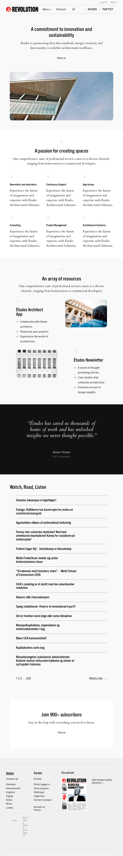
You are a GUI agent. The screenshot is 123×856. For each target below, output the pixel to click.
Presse (37, 809)
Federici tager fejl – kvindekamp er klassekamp (43, 548)
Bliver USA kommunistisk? (31, 638)
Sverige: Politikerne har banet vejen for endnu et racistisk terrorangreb (44, 511)
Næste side (98, 678)
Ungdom (10, 791)
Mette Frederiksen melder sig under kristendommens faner (37, 559)
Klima (9, 803)
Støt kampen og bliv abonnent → (102, 781)
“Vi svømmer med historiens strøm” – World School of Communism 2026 (46, 572)
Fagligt (9, 795)
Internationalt (13, 788)
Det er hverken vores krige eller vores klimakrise (44, 616)
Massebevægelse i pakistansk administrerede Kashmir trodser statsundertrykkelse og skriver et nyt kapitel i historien (45, 660)
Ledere (9, 807)
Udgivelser (39, 795)
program (44, 788)
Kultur (9, 799)
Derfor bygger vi (42, 784)
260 (28, 678)
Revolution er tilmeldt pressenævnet (25, 826)
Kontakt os (39, 806)
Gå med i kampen (43, 799)
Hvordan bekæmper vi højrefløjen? (36, 500)
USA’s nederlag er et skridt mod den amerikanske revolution (45, 585)
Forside (37, 778)
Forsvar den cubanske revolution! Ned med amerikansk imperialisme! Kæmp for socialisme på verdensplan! (45, 535)
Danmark (11, 784)
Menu (46, 9)
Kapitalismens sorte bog (30, 647)
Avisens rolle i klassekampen (32, 597)
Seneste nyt (12, 778)
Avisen (10, 773)
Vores (37, 788)
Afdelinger (39, 791)
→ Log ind (102, 2)
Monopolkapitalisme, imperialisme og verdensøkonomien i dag (38, 627)
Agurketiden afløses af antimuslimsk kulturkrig (44, 522)
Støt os (113, 2)
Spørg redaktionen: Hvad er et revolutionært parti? (46, 606)
